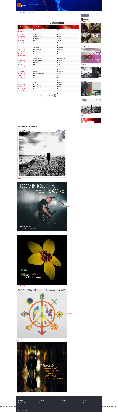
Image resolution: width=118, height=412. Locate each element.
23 (39, 95)
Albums (68, 152)
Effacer (61, 23)
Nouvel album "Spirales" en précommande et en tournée (90, 79)
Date (39, 23)
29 (55, 95)
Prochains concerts (75, 15)
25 (44, 95)
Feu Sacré (19, 231)
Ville (61, 26)
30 (57, 95)
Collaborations (69, 259)
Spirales (19, 178)
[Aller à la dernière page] (65, 95)
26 (47, 95)
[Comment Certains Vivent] (22, 5)
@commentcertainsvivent (86, 21)
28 (52, 95)
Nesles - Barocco (21, 285)
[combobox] (88, 13)
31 (60, 95)
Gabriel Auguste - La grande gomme (25, 338)
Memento (19, 392)
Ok (1, 410)
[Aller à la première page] (32, 95)
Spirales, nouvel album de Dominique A (87, 96)
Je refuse (6, 410)
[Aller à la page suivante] (63, 95)
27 (49, 95)
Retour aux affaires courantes (86, 113)
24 (41, 95)
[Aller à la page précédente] (34, 95)
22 (36, 95)
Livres (68, 206)
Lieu (40, 26)
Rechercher (55, 23)
